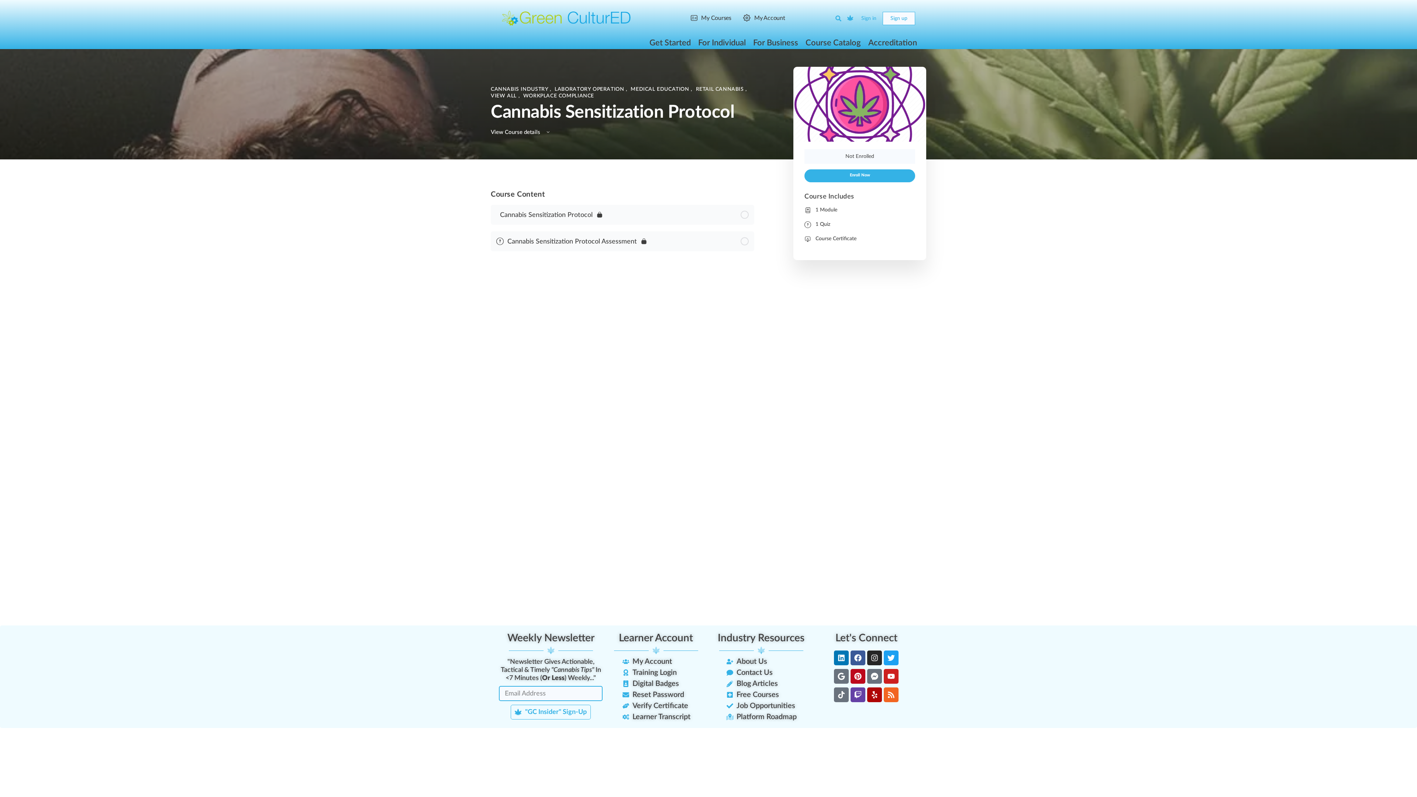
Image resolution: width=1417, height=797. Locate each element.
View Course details (516, 132)
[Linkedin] (841, 658)
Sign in (868, 18)
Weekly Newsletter (550, 638)
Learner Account (656, 638)
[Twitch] (858, 694)
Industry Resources (761, 638)
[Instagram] (874, 658)
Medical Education (661, 89)
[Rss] (891, 694)
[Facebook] (858, 658)
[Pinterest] (858, 676)
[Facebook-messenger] (874, 676)
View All (504, 96)
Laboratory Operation (590, 89)
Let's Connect (866, 638)
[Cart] (850, 18)
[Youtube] (891, 676)
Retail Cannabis (721, 89)
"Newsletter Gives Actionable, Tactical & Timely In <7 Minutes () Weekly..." (551, 670)
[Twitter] (891, 658)
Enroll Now (860, 175)
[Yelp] (874, 694)
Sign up (898, 18)
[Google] (841, 676)
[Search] (838, 18)
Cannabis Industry (520, 89)
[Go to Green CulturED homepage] (566, 18)
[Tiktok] (841, 694)
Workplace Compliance (558, 96)
